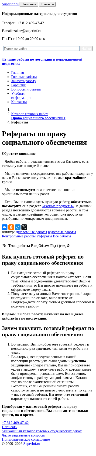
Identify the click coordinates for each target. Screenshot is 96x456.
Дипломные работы (31, 232)
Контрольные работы (19, 236)
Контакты (19, 102)
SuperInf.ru (31, 444)
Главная (17, 72)
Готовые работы (24, 77)
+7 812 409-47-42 (15, 423)
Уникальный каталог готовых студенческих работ (42, 431)
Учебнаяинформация (21, 95)
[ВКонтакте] (4, 227)
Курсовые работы (62, 232)
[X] (24, 227)
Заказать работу (23, 81)
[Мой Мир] (18, 227)
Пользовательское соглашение (26, 439)
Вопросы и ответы (26, 89)
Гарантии (18, 85)
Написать (9, 427)
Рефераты (44, 236)
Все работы (62, 236)
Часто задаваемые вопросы (23, 435)
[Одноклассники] (11, 227)
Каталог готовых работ (29, 114)
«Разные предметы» (58, 206)
